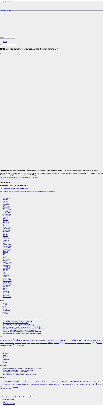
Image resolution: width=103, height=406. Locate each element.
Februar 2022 (6, 276)
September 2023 (7, 249)
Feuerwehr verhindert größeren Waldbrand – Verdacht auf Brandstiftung (21, 326)
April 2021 (6, 291)
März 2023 (6, 257)
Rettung (66, 343)
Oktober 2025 (6, 212)
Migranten (28, 343)
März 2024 (6, 240)
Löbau (19, 343)
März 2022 (6, 275)
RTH (75, 343)
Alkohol (3, 340)
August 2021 (6, 285)
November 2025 (7, 211)
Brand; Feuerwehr (21, 340)
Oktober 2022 (6, 265)
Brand (4, 306)
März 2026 (6, 205)
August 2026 (6, 198)
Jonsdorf (16, 343)
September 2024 (7, 231)
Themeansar (33, 397)
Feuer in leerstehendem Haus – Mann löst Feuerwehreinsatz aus (19, 330)
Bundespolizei (35, 340)
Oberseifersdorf (44, 343)
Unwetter (5, 313)
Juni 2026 (5, 201)
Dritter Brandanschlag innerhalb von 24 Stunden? (15, 323)
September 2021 (7, 284)
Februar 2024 (6, 241)
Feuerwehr (70, 340)
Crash (39, 340)
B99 (9, 340)
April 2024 (6, 239)
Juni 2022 (5, 270)
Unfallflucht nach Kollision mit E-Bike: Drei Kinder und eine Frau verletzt (22, 331)
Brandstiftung (28, 340)
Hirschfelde (11, 343)
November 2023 (7, 246)
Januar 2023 (6, 260)
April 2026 (6, 204)
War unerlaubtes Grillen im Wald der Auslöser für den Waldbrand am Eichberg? (23, 327)
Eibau (53, 340)
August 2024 (6, 233)
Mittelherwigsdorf (34, 343)
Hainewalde (7, 343)
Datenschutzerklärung (8, 399)
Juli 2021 (5, 286)
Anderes (5, 303)
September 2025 (7, 214)
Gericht (5, 309)
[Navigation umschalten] (0, 36)
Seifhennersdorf (80, 343)
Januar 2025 (6, 225)
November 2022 (7, 263)
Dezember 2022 (7, 262)
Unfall (4, 312)
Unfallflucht (99, 343)
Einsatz (55, 340)
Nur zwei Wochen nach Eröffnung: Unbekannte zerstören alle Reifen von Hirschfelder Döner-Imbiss (27, 191)
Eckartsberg (49, 340)
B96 (6, 340)
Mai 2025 (5, 220)
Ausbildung (6, 305)
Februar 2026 (6, 207)
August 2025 (6, 215)
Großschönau (97, 340)
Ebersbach (44, 340)
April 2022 (6, 273)
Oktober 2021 (6, 282)
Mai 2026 (5, 202)
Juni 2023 (5, 253)
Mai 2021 (5, 289)
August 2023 (6, 250)
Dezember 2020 (7, 297)
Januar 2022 (6, 278)
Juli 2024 (5, 234)
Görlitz (2, 343)
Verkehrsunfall (9, 345)
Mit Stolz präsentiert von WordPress (9, 397)
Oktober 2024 (6, 230)
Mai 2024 (5, 237)
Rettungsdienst (71, 343)
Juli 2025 (5, 217)
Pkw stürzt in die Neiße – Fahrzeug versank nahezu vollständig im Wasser (22, 333)
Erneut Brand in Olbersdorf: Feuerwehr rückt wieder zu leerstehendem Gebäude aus (24, 328)
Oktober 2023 (6, 247)
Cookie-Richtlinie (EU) (9, 404)
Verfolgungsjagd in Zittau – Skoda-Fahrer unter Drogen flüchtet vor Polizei (19, 177)
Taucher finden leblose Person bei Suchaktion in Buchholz (18, 321)
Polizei (62, 343)
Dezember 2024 (7, 227)
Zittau (15, 345)
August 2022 (6, 268)
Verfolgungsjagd (3, 345)
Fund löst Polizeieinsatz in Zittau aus (9, 179)
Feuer (64, 340)
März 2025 (6, 223)
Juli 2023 (5, 252)
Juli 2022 (5, 269)
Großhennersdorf (91, 340)
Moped (39, 343)
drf (41, 340)
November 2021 (7, 281)
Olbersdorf (56, 343)
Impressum (6, 402)
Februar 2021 (6, 294)
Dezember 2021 (7, 279)
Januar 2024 (6, 243)
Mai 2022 (5, 272)
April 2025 (6, 221)
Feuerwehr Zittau (81, 340)
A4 (0, 340)
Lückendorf (24, 343)
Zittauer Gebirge (21, 345)
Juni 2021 (5, 288)
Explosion (59, 340)
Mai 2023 (5, 254)
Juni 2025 (5, 218)
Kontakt (5, 42)
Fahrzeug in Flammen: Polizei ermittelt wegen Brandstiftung (18, 324)
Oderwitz (50, 343)
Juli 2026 (5, 199)
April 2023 (6, 256)
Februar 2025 (6, 224)
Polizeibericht (6, 310)
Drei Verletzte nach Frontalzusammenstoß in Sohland (14, 188)
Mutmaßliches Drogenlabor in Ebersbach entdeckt (14, 185)
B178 (11, 340)
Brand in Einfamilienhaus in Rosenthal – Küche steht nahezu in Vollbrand (22, 320)
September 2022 (7, 266)
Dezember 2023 (7, 244)
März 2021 (6, 292)
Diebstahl (5, 307)
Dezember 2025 (7, 209)
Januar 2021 (6, 295)
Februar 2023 (6, 259)
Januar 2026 (6, 208)
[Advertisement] (51, 23)
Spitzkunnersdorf (87, 343)
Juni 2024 (5, 236)
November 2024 (7, 228)
